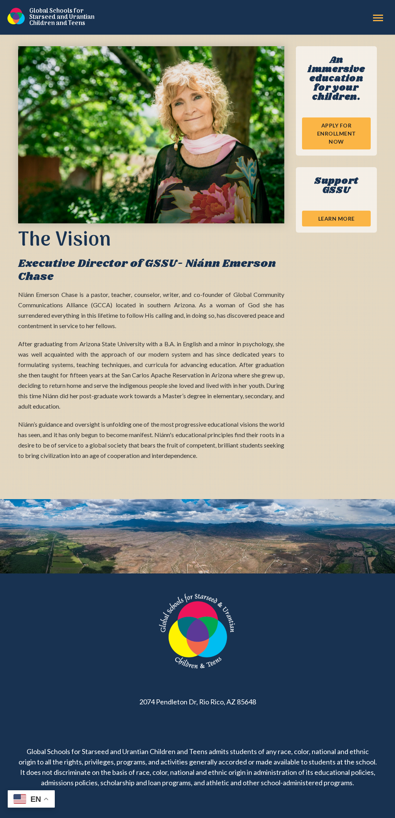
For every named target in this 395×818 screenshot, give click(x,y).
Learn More (336, 218)
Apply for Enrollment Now (336, 133)
